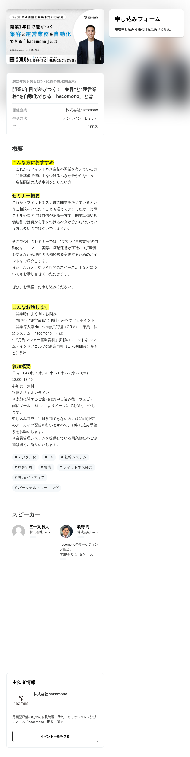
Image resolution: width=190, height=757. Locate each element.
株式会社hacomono (50, 694)
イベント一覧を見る (55, 736)
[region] (146, 23)
